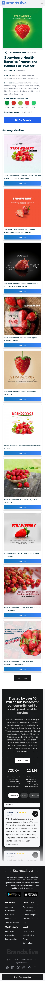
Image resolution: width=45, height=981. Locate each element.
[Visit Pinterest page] (31, 967)
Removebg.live (11, 939)
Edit (17, 157)
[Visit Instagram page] (25, 967)
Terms (25, 939)
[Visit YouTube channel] (36, 967)
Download (22, 183)
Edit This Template (23, 120)
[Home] (14, 3)
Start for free (22, 761)
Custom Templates (30, 915)
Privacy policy (28, 931)
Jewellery (9, 907)
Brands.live (22, 870)
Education (9, 915)
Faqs (24, 922)
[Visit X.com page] (19, 967)
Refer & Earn (27, 943)
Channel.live (10, 935)
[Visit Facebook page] (8, 967)
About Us (26, 919)
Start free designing (22, 977)
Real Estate (10, 911)
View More (22, 678)
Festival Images (28, 911)
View (26, 157)
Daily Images (27, 907)
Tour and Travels (12, 922)
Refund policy (28, 935)
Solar (7, 919)
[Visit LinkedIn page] (14, 967)
